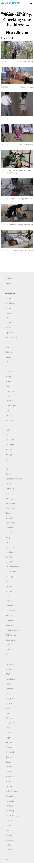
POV (7, 342)
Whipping (10, 810)
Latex (8, 386)
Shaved (9, 381)
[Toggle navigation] (31, 3)
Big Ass (9, 586)
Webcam (9, 449)
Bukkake (9, 527)
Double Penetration (14, 479)
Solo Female (11, 508)
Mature (9, 371)
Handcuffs (10, 801)
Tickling (9, 830)
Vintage (9, 454)
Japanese (9, 332)
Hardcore (10, 401)
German (9, 415)
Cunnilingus (11, 405)
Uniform (9, 840)
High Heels (10, 723)
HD (7, 366)
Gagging (9, 786)
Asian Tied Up (12, 2)
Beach (8, 762)
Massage (9, 649)
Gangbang (10, 698)
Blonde (9, 615)
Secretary (10, 669)
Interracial (10, 391)
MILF (8, 459)
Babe (8, 542)
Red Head (10, 752)
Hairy (8, 318)
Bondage (9, 576)
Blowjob (9, 518)
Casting (9, 771)
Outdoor (9, 347)
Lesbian (9, 298)
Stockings (10, 303)
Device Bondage (12, 815)
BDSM (8, 322)
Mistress (9, 625)
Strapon (9, 747)
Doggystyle (10, 640)
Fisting (8, 684)
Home (8, 278)
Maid (8, 645)
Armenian (10, 620)
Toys (8, 435)
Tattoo (8, 410)
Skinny (8, 376)
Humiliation (10, 679)
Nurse (8, 713)
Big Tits (9, 557)
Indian (8, 396)
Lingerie (9, 737)
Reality (8, 708)
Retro (8, 732)
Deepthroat (10, 610)
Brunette (9, 605)
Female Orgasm (12, 630)
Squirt (8, 483)
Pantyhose (10, 718)
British (8, 781)
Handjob (9, 552)
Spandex (9, 757)
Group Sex (10, 493)
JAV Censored (11, 337)
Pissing (9, 601)
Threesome (10, 425)
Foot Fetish (10, 547)
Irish (8, 693)
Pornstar (9, 688)
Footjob (9, 581)
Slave (8, 513)
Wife (8, 654)
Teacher (9, 727)
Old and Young (12, 635)
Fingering (10, 488)
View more (17, 50)
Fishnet (9, 742)
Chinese (9, 361)
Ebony (8, 659)
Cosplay (9, 357)
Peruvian (9, 703)
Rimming (9, 498)
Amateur (9, 420)
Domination (11, 796)
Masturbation (11, 503)
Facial (8, 469)
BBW (8, 674)
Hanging (9, 806)
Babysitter (10, 664)
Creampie (10, 444)
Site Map (9, 283)
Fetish (8, 313)
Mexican (9, 845)
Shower (9, 835)
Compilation (11, 571)
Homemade (11, 776)
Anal (7, 596)
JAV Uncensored (12, 566)
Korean (9, 591)
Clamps (9, 820)
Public (8, 464)
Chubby (9, 766)
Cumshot (9, 474)
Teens (8, 308)
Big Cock (9, 562)
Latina (8, 430)
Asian (8, 327)
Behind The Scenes (13, 523)
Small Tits (10, 440)
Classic (8, 825)
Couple (9, 532)
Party (8, 537)
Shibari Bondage (12, 791)
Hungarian (10, 849)
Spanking (10, 352)
